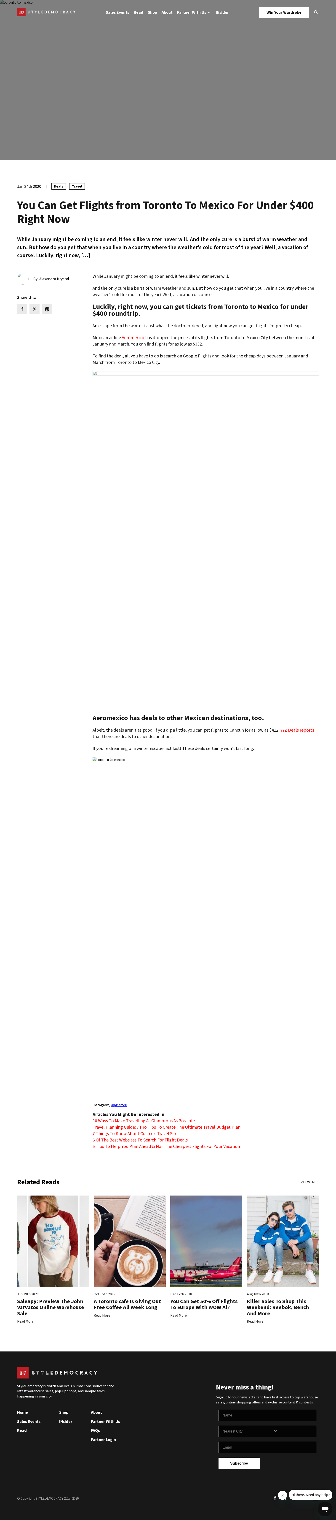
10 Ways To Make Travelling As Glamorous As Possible (144, 1121)
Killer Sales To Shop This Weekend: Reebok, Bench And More (278, 1307)
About (167, 12)
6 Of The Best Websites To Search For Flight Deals (140, 1140)
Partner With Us (192, 12)
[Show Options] (293, 1431)
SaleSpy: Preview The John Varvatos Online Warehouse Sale (50, 1307)
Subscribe (239, 1463)
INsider (222, 12)
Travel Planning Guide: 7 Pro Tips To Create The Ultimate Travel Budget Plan (166, 1127)
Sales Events (117, 12)
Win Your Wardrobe (284, 12)
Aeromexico (133, 338)
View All (310, 1182)
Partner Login (103, 1440)
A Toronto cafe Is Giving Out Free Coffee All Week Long (127, 1304)
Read (138, 12)
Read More (25, 1321)
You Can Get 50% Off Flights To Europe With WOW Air (204, 1304)
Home (22, 1412)
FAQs (95, 1430)
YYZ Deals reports (297, 730)
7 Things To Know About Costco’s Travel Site (135, 1133)
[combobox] (247, 1431)
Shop (152, 12)
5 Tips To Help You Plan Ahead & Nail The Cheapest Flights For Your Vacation (166, 1146)
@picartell (119, 1105)
